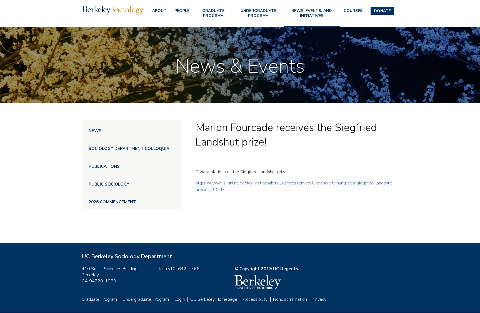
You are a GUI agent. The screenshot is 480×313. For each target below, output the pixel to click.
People (181, 10)
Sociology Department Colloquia (129, 148)
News (95, 131)
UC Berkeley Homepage (213, 299)
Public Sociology (109, 184)
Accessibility (255, 299)
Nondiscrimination (290, 299)
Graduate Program (213, 13)
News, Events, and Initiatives (311, 13)
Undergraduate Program (258, 13)
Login (179, 299)
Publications (104, 166)
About (159, 10)
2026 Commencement (112, 202)
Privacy (319, 299)
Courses (353, 10)
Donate (382, 11)
